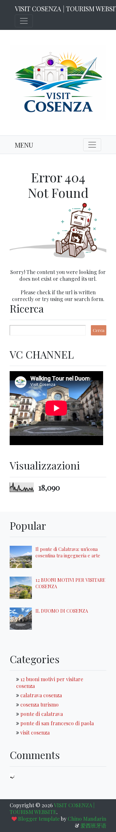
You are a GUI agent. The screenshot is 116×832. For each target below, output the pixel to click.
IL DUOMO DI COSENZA (61, 611)
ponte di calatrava (41, 713)
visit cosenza (35, 732)
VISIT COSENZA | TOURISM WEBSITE (52, 808)
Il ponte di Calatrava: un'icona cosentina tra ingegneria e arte (67, 552)
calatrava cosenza (41, 695)
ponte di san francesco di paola (57, 723)
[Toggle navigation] (24, 20)
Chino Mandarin (87, 818)
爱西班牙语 (93, 825)
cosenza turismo (39, 704)
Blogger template (39, 818)
